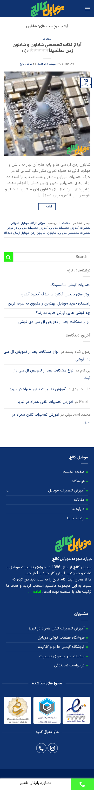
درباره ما (78, 509)
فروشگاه (78, 481)
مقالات (47, 39)
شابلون (51, 233)
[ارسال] (8, 257)
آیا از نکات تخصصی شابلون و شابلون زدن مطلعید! (47, 48)
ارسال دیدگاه (12, 233)
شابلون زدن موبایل (33, 233)
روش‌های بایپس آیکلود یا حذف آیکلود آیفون (55, 294)
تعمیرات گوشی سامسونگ (70, 285)
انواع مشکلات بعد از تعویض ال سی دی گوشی (54, 322)
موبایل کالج (26, 64)
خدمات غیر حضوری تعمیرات (62, 656)
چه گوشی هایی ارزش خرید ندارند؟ (63, 313)
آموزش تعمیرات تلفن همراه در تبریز (38, 389)
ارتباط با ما (76, 518)
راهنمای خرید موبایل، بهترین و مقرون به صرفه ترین (49, 303)
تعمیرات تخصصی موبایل (74, 233)
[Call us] (41, 748)
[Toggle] (8, 491)
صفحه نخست (73, 472)
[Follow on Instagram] (52, 748)
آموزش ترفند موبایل (33, 223)
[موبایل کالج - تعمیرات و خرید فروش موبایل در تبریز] (47, 8)
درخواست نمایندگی (69, 665)
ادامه (47, 206)
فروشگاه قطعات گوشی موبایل (61, 637)
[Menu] (87, 8)
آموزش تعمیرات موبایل (64, 228)
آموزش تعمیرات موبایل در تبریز (27, 228)
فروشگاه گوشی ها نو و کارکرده (61, 647)
